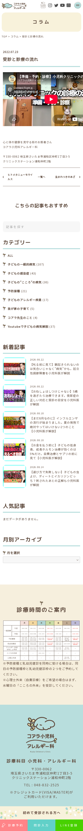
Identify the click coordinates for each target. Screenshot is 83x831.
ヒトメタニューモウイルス (20, 177)
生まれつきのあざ (65, 177)
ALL (10, 255)
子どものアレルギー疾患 (25, 300)
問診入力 (41, 825)
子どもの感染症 (18, 273)
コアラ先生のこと (20, 318)
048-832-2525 (46, 784)
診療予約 (15, 825)
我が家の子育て (18, 309)
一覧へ (41, 177)
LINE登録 (69, 825)
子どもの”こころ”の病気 (25, 282)
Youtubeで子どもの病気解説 (28, 326)
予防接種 (14, 291)
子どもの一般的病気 (22, 264)
